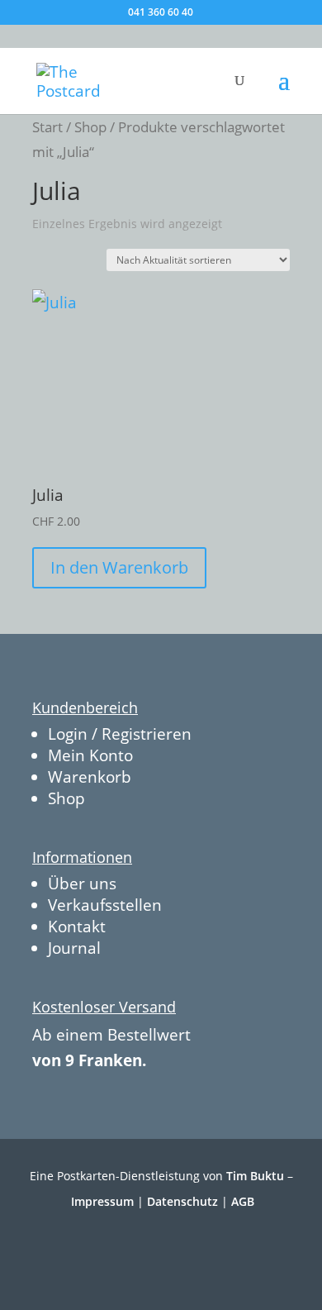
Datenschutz (182, 1201)
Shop (90, 126)
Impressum (102, 1201)
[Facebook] (141, 1249)
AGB (242, 1201)
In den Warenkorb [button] (119, 567)
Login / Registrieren (120, 734)
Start (47, 126)
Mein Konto (90, 755)
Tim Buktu (255, 1176)
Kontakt (77, 926)
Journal (74, 948)
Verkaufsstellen (105, 905)
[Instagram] (177, 1249)
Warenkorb (89, 777)
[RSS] (213, 1249)
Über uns (82, 883)
